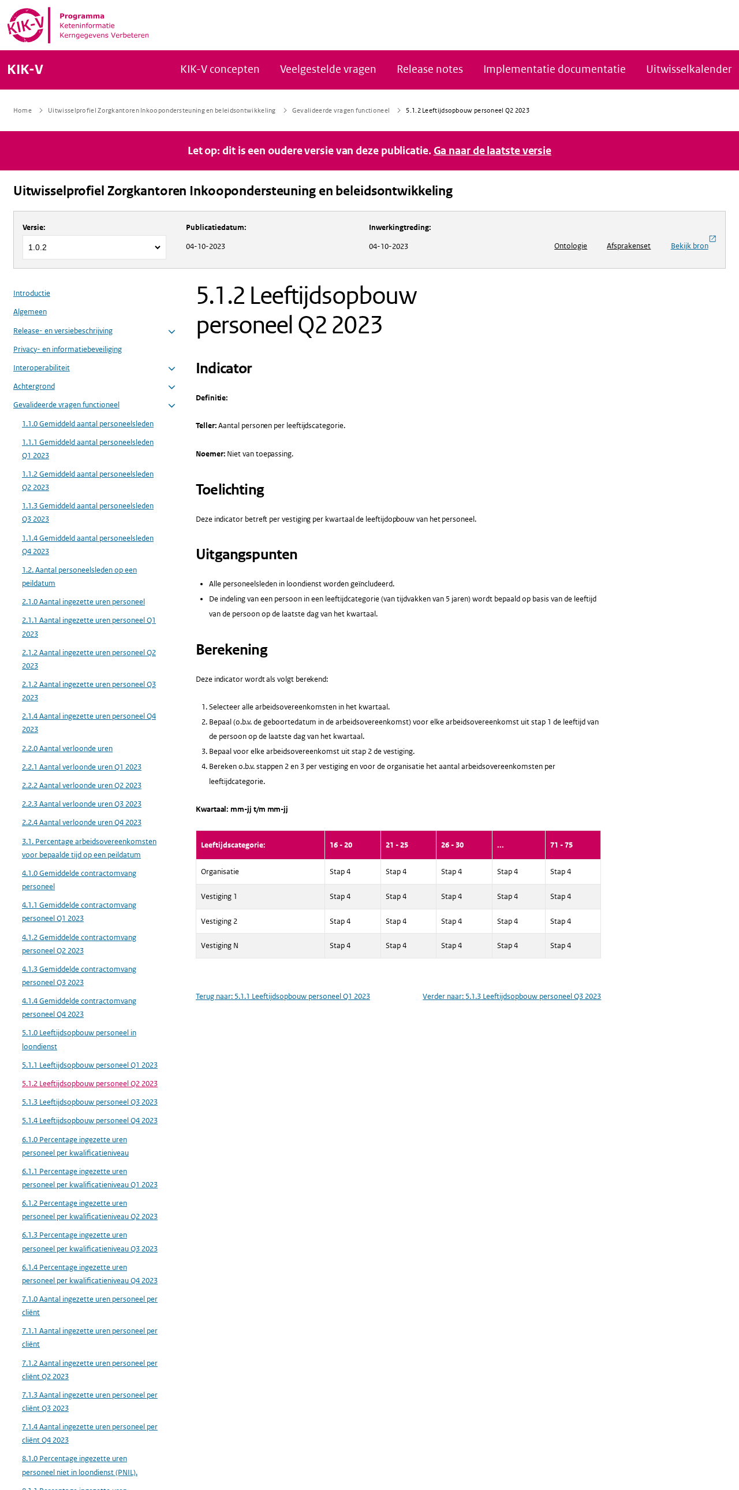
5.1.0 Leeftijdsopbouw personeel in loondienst (79, 1039)
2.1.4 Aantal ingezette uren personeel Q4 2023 (89, 723)
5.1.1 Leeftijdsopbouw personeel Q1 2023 (90, 1065)
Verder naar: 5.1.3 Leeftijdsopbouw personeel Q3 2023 (512, 996)
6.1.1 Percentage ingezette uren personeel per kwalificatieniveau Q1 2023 (90, 1178)
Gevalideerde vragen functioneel (66, 405)
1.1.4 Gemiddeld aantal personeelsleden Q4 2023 (88, 544)
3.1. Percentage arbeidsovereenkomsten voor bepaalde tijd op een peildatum (89, 848)
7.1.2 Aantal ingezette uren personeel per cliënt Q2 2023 (90, 1369)
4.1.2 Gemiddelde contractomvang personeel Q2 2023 (79, 944)
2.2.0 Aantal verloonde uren (67, 748)
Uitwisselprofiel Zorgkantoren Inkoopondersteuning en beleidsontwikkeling (233, 191)
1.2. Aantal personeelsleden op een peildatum (79, 576)
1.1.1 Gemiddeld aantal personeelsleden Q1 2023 (88, 448)
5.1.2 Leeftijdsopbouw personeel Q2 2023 (90, 1083)
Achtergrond (34, 387)
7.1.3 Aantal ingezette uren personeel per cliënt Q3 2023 (90, 1401)
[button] (171, 332)
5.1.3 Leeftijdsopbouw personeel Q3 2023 (90, 1103)
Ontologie (570, 246)
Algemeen (30, 312)
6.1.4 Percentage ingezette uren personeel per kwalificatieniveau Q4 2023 (90, 1273)
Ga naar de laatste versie (493, 151)
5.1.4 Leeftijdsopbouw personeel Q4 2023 (90, 1121)
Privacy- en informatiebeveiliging (67, 349)
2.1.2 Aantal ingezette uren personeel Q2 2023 (89, 659)
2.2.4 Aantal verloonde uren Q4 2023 (81, 823)
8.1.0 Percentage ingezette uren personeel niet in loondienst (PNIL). (79, 1465)
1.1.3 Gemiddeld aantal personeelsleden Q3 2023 (88, 513)
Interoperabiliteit (41, 368)
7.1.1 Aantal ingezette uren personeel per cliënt (90, 1338)
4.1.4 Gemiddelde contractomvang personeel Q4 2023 (79, 1008)
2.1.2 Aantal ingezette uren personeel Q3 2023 (89, 691)
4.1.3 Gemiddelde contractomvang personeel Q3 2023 (79, 975)
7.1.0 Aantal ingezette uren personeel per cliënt (90, 1305)
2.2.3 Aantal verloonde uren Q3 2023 (81, 804)
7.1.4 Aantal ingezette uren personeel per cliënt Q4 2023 (90, 1434)
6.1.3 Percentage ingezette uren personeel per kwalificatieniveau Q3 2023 (90, 1242)
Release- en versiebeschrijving (63, 331)
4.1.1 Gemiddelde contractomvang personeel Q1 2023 (79, 912)
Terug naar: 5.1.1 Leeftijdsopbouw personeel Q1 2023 (283, 996)
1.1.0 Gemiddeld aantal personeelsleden (88, 424)
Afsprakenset (629, 246)
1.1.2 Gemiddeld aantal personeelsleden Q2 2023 (88, 481)
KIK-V (25, 69)
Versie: (34, 227)
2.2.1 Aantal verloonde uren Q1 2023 (81, 767)
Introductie (31, 294)
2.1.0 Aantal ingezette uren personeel (83, 602)
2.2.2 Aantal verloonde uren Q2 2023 (81, 786)
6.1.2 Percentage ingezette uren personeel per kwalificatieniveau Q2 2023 (90, 1210)
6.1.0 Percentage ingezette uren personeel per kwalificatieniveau (75, 1146)
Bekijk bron (689, 246)
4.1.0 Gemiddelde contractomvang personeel (79, 879)
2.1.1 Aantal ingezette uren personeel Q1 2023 (89, 627)
